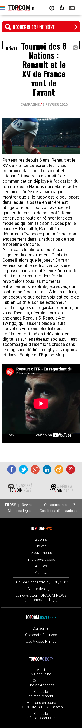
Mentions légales (21, 511)
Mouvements (41, 552)
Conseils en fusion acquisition (41, 715)
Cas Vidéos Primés (41, 641)
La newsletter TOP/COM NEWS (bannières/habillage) (41, 597)
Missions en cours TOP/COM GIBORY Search (41, 704)
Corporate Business (41, 635)
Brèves (41, 546)
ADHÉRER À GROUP (61, 489)
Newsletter (30, 505)
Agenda (41, 572)
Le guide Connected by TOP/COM (41, 582)
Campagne (30, 104)
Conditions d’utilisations (58, 511)
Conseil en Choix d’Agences (41, 682)
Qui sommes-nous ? (59, 505)
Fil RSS (10, 505)
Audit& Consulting (41, 671)
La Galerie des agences (41, 589)
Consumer (41, 628)
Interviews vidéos (41, 559)
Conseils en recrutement (41, 693)
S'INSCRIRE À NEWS (21, 488)
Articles (41, 566)
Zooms (41, 539)
